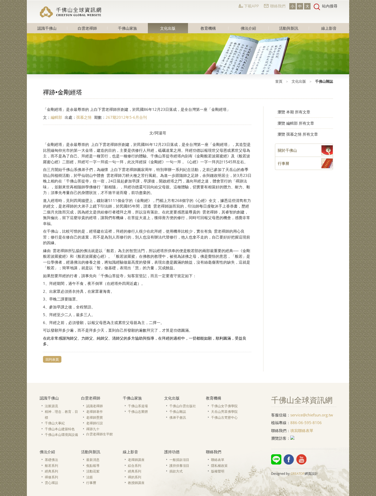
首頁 (278, 81)
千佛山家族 (127, 28)
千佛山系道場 (138, 406)
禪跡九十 (92, 429)
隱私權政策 (219, 465)
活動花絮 (92, 471)
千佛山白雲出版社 (182, 406)
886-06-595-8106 (306, 422)
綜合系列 (134, 465)
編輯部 (56, 117)
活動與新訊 (288, 28)
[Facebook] (289, 459)
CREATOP (298, 473)
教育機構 (208, 28)
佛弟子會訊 (177, 417)
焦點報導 (92, 465)
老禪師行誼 (94, 423)
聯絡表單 (217, 459)
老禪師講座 (136, 459)
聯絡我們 (277, 5)
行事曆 (91, 482)
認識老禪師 (94, 406)
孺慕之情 (84, 117)
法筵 (89, 477)
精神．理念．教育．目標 (61, 414)
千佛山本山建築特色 (60, 429)
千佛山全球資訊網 (70, 11)
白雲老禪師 (87, 28)
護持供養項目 (179, 465)
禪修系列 (51, 477)
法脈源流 (51, 406)
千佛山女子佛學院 (224, 406)
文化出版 (167, 28)
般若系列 (51, 465)
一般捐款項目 (179, 459)
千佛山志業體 (138, 411)
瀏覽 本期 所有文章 (294, 111)
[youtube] (301, 459)
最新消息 (92, 459)
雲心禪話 (51, 482)
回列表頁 (52, 359)
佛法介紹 (248, 28)
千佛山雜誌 (177, 411)
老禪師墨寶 (94, 417)
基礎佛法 (51, 459)
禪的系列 (134, 477)
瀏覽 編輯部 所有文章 (296, 123)
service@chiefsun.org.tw (311, 414)
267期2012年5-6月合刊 (126, 117)
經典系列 (51, 471)
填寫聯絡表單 (301, 430)
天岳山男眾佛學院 (224, 411)
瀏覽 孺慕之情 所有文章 (298, 134)
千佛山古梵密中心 (224, 417)
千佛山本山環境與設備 (61, 434)
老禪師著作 (94, 411)
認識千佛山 (47, 28)
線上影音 (329, 28)
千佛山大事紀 (55, 423)
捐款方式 (176, 471)
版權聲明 (217, 471)
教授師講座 (136, 482)
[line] (276, 459)
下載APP (251, 5)
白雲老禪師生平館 (99, 434)
